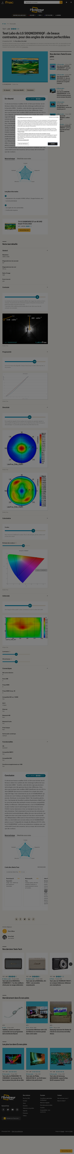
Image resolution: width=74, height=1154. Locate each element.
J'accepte (53, 143)
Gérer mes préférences (23, 143)
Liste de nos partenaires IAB (23, 140)
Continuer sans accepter (54, 117)
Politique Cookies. (20, 131)
